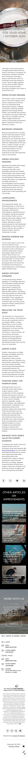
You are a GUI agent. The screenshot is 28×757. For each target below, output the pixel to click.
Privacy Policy (14, 746)
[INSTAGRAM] (11, 730)
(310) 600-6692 (9, 665)
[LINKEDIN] (16, 730)
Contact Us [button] (14, 624)
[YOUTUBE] (20, 730)
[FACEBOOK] (7, 730)
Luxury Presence (18, 736)
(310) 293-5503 (9, 652)
